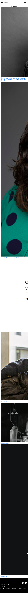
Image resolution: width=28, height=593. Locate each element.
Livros (14, 588)
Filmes (25, 588)
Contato (20, 586)
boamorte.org (8, 586)
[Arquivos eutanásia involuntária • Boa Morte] (5, 2)
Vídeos (20, 588)
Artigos (8, 588)
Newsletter (25, 586)
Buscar (15, 586)
